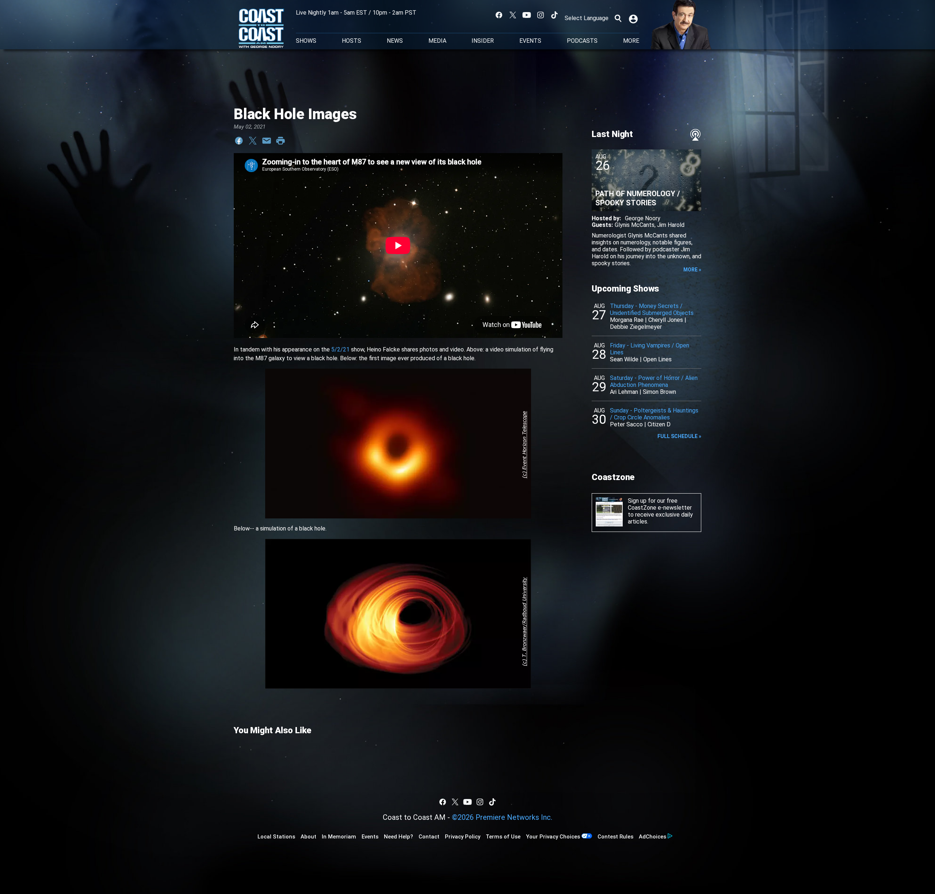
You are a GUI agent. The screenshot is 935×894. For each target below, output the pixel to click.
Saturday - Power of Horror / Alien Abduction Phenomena (654, 381)
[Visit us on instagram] (540, 15)
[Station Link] (261, 28)
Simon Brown (659, 391)
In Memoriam (339, 836)
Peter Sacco (626, 424)
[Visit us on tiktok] (554, 15)
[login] (634, 18)
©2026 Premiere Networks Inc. (502, 817)
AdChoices (652, 836)
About (308, 836)
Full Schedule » (679, 436)
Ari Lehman (624, 391)
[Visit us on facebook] (499, 15)
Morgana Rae (627, 319)
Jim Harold (670, 224)
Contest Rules (615, 836)
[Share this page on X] (253, 141)
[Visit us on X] (512, 15)
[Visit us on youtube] (526, 15)
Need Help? (398, 836)
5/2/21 (340, 349)
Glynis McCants (634, 224)
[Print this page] (280, 141)
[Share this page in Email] (267, 141)
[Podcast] (695, 135)
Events (530, 41)
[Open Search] (618, 18)
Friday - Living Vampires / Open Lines (649, 349)
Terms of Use (503, 836)
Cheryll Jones (665, 319)
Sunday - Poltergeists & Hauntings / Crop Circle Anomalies (654, 414)
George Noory (642, 218)
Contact (429, 836)
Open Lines (657, 359)
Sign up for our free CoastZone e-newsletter (660, 504)
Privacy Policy (462, 836)
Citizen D (659, 424)
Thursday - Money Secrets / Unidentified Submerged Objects (652, 309)
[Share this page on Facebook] (239, 141)
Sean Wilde (624, 359)
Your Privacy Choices (553, 836)
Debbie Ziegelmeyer (636, 326)
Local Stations (276, 836)
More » (692, 270)
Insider (483, 41)
